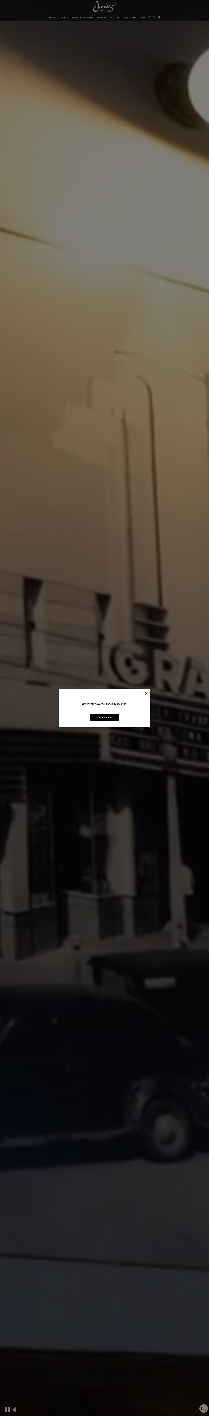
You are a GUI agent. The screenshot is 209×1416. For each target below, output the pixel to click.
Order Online (104, 717)
